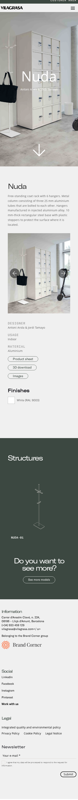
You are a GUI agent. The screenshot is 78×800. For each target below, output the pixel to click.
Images (18, 376)
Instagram (8, 690)
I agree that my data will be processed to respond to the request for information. (34, 764)
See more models (39, 579)
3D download (22, 367)
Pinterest (7, 697)
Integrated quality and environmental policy (31, 727)
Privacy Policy (10, 733)
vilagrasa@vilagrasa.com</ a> (21, 629)
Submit (68, 774)
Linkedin (7, 677)
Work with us (10, 704)
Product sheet (23, 359)
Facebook (8, 683)
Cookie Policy (32, 733)
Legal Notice (53, 733)
